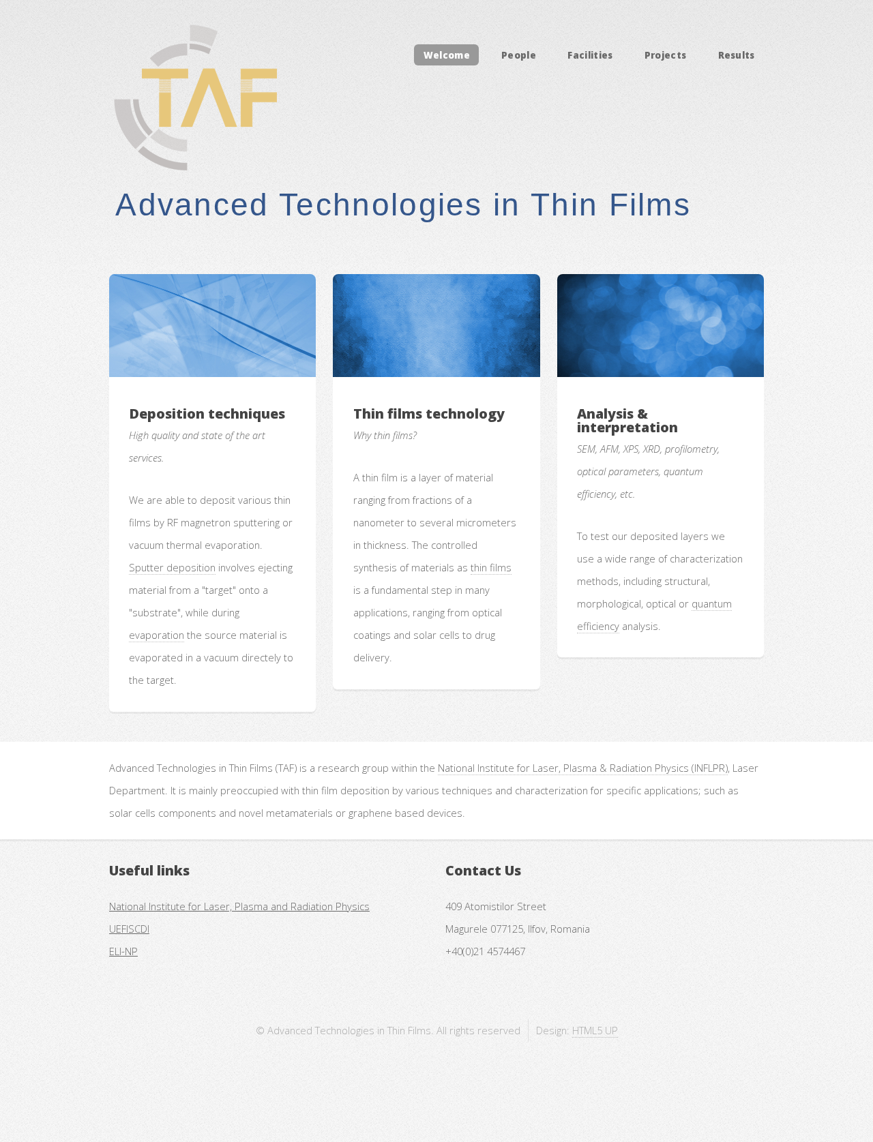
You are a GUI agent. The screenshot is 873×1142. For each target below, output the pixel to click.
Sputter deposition (172, 567)
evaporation (156, 635)
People (518, 54)
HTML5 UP (595, 1030)
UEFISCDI (129, 928)
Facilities (589, 54)
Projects (666, 54)
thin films (491, 567)
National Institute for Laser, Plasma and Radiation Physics (239, 906)
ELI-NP (123, 951)
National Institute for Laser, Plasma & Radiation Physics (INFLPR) (583, 768)
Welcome (447, 54)
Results (736, 54)
